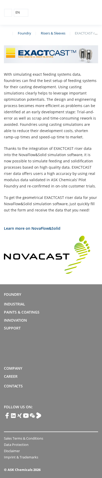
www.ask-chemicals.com (6, 33)
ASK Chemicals (73, 13)
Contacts (13, 385)
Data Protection (16, 444)
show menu (8, 13)
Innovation (15, 320)
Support (12, 328)
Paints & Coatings (21, 312)
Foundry (24, 33)
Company (13, 368)
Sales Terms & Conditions (23, 438)
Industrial (14, 304)
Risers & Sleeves (53, 33)
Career (11, 376)
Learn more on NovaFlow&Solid (32, 228)
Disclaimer (12, 451)
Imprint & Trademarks (21, 457)
